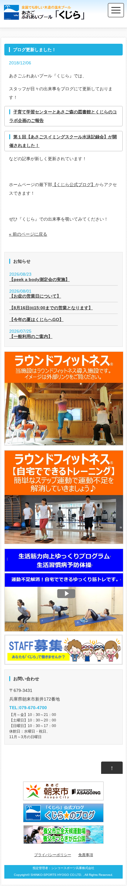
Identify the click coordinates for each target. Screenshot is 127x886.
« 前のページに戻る (28, 234)
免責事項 (85, 855)
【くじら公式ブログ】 (73, 184)
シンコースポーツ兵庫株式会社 (72, 868)
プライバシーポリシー (52, 855)
